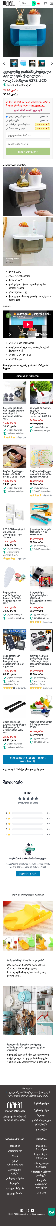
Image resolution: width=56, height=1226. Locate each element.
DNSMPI (41, 1192)
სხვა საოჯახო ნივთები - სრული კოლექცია (28, 759)
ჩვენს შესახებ (41, 1110)
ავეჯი (15, 1156)
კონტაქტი (41, 1129)
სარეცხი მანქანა (15, 1188)
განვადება (14, 120)
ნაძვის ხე (15, 1145)
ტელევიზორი (14, 1193)
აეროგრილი (15, 1150)
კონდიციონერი (15, 1178)
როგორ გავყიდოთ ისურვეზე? (41, 1184)
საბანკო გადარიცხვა (19, 124)
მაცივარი (15, 1183)
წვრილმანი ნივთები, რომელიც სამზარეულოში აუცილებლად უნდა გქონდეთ (26, 1047)
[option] (14, 63)
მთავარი (27, 1088)
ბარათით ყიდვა (17, 128)
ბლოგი (41, 1115)
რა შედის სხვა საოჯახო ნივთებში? (25, 960)
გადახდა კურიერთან (19, 116)
